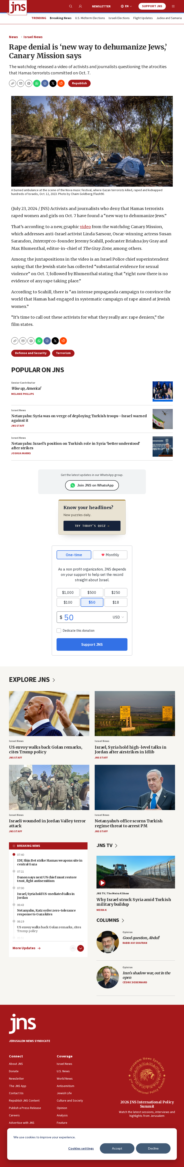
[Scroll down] (80, 948)
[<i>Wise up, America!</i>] (163, 391)
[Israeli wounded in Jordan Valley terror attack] (49, 787)
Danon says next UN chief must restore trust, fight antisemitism (47, 879)
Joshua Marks (21, 453)
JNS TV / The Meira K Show (112, 893)
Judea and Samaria (169, 18)
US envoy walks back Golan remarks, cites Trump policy (45, 750)
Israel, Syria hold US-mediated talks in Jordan (45, 896)
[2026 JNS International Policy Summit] (147, 1075)
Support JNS (152, 6)
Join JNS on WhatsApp (95, 485)
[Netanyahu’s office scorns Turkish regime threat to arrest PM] (135, 787)
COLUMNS (108, 920)
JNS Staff (17, 426)
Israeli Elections (119, 18)
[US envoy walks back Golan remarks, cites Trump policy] (49, 713)
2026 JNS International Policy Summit (147, 1104)
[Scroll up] (73, 948)
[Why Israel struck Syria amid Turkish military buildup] (135, 872)
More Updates (24, 948)
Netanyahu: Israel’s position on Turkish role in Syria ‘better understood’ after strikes (75, 445)
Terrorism (63, 353)
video (85, 226)
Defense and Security (30, 353)
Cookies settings (81, 1148)
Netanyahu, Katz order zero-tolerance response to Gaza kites (46, 912)
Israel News (33, 37)
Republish (79, 83)
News (13, 37)
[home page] (18, 7)
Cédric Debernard (135, 982)
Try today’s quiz (92, 525)
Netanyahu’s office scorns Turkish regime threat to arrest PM (129, 823)
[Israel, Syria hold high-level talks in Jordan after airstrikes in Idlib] (135, 713)
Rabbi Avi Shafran (135, 943)
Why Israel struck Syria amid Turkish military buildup (133, 902)
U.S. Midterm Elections (90, 18)
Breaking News (28, 846)
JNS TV (104, 845)
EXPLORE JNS (30, 679)
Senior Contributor (23, 383)
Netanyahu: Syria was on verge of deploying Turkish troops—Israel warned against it (79, 418)
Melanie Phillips (22, 394)
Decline (153, 1148)
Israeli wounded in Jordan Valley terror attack (47, 823)
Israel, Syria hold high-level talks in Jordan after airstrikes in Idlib (130, 750)
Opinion (128, 932)
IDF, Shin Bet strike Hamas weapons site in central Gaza (49, 862)
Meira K (101, 910)
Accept (117, 1148)
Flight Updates (143, 18)
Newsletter (101, 6)
